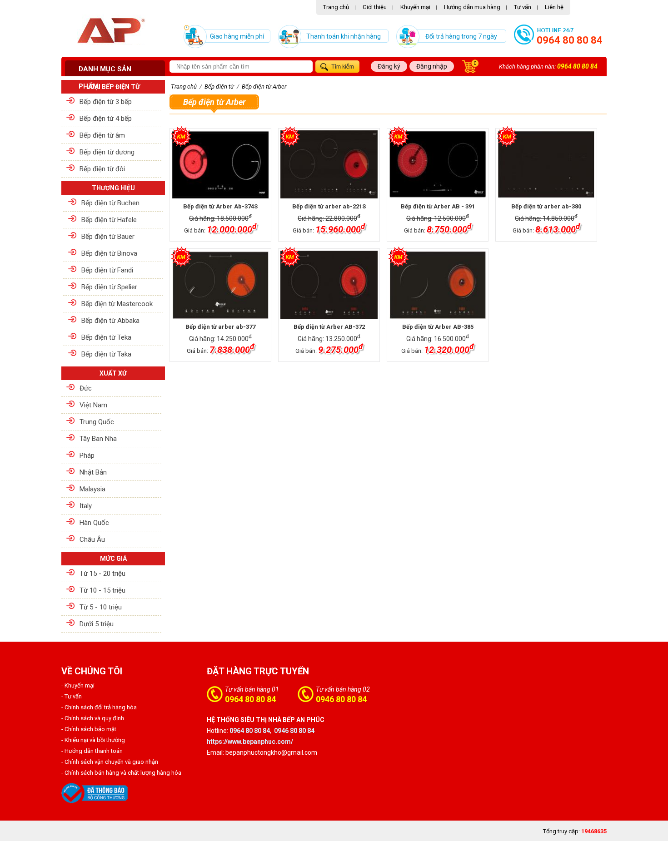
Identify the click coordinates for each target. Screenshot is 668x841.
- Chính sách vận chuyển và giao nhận (109, 761)
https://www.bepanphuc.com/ (250, 741)
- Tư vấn (71, 696)
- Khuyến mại (78, 685)
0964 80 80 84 (570, 40)
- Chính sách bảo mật (88, 729)
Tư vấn (522, 7)
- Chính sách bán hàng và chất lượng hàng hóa (121, 772)
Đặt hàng (191, 242)
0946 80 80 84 (341, 699)
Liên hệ (554, 7)
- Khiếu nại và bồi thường (93, 740)
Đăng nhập (431, 66)
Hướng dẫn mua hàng (472, 7)
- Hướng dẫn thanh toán (92, 750)
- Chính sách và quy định (92, 718)
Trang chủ (336, 7)
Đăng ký (389, 66)
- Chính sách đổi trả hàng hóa (99, 707)
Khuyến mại (415, 7)
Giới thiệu (375, 7)
